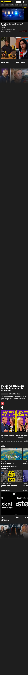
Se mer (23, 31)
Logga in (18, 1)
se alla (25, 35)
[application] (14, 14)
